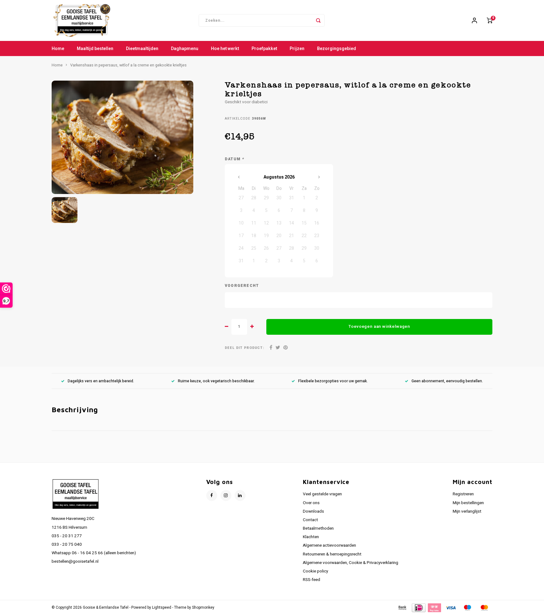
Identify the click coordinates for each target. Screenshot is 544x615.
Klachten (311, 537)
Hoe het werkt (225, 48)
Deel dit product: (244, 347)
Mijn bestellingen (468, 503)
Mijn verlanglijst (467, 511)
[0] (489, 20)
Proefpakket (264, 48)
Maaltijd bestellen (95, 48)
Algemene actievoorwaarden (329, 545)
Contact (310, 520)
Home (58, 48)
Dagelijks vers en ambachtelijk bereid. (101, 381)
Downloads (313, 511)
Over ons (311, 503)
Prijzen (297, 48)
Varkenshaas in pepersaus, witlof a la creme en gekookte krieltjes (128, 65)
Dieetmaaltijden (142, 48)
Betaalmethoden (318, 528)
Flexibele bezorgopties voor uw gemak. (333, 381)
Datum (234, 159)
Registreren (463, 494)
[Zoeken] (318, 20)
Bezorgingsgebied (336, 48)
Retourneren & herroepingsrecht (332, 554)
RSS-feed (311, 580)
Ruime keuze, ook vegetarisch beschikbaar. (216, 381)
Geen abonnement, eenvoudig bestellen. (447, 381)
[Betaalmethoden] (402, 607)
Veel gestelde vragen (322, 494)
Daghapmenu (184, 48)
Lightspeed (161, 607)
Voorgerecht (242, 285)
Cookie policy (315, 571)
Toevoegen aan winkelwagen (379, 326)
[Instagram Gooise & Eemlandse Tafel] (225, 495)
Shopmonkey (203, 607)
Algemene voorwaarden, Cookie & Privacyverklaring (350, 563)
